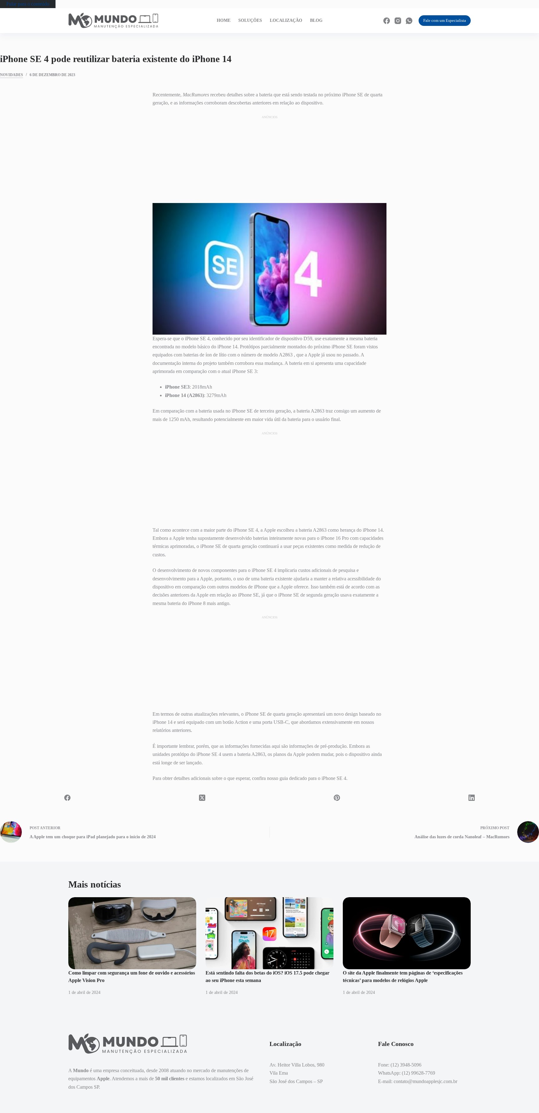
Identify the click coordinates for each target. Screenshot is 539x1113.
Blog (316, 20)
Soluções (250, 20)
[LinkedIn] (471, 798)
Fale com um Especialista (444, 20)
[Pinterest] (337, 798)
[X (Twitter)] (202, 798)
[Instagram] (398, 20)
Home (224, 20)
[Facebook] (386, 20)
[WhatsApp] (409, 20)
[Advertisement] (269, 159)
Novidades (11, 75)
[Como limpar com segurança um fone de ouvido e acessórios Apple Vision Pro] (132, 933)
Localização (286, 20)
